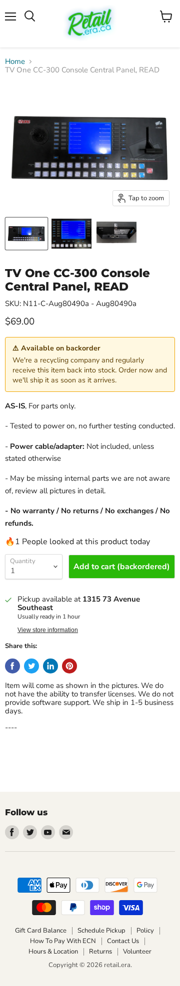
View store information (48, 630)
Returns (100, 951)
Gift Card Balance (40, 930)
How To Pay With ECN (63, 941)
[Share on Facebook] (12, 665)
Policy (145, 930)
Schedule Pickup (102, 930)
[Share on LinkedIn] (50, 665)
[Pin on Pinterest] (69, 665)
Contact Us (123, 941)
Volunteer (137, 951)
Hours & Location (53, 951)
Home (15, 61)
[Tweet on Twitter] (31, 665)
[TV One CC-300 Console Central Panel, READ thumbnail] (27, 234)
